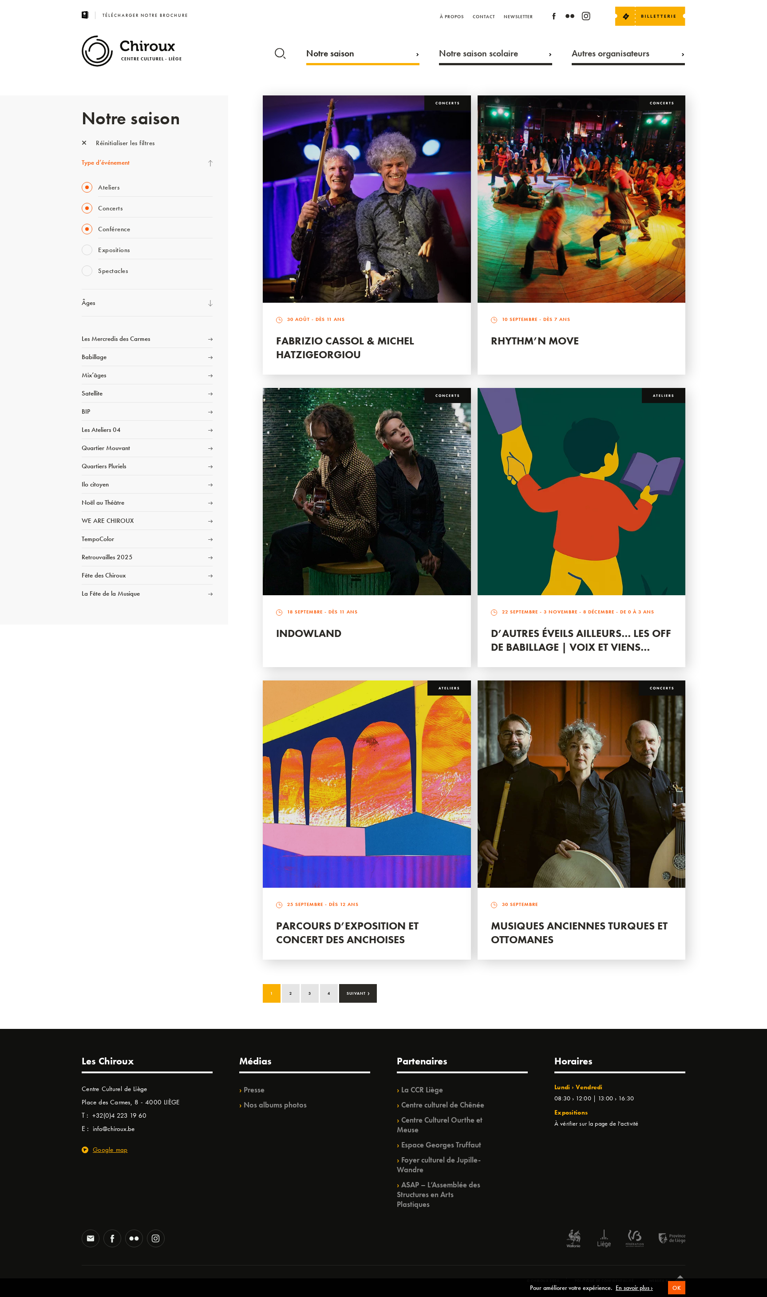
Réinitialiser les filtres (124, 142)
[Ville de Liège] (604, 1239)
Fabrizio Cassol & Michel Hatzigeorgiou (345, 347)
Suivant (358, 992)
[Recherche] (280, 51)
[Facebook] (554, 17)
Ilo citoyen (95, 484)
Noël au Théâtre (103, 502)
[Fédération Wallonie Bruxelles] (634, 1239)
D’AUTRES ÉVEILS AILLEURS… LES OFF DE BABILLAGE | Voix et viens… (581, 640)
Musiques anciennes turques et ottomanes (579, 932)
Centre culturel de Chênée (442, 1105)
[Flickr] (570, 17)
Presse (254, 1090)
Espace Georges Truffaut (441, 1145)
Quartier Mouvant (106, 447)
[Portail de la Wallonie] (573, 1239)
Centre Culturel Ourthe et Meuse (439, 1125)
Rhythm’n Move (535, 341)
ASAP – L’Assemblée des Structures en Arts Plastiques (438, 1194)
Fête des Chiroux (104, 575)
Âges (88, 302)
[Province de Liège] (665, 1239)
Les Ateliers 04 (101, 429)
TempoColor (98, 538)
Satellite (92, 393)
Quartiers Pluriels (104, 466)
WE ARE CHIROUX (108, 520)
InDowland (308, 633)
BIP (86, 411)
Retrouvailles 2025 (107, 557)
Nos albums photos (275, 1105)
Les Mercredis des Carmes (116, 338)
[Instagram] (586, 17)
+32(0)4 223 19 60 (119, 1115)
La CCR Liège (422, 1090)
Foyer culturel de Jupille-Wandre (439, 1164)
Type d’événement (106, 162)
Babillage (94, 356)
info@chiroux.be (113, 1128)
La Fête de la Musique (111, 593)
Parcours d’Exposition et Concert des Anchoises (347, 932)
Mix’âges (94, 375)
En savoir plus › (634, 1287)
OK (676, 1288)
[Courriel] (90, 1239)
